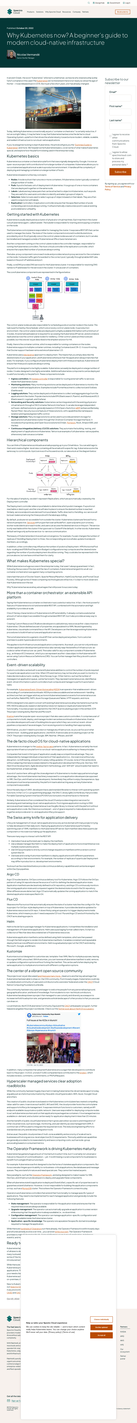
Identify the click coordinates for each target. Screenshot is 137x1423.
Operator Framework (42, 1175)
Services (31, 522)
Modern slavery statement (121, 1408)
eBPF (78, 408)
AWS (122, 1340)
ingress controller (40, 378)
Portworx (71, 422)
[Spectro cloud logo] (15, 12)
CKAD (9, 1292)
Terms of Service (112, 186)
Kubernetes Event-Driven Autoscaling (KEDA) (39, 689)
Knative (10, 716)
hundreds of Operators (31, 1228)
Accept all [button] (101, 1335)
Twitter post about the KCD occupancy (76, 1009)
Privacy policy (54, 1332)
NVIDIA (123, 1332)
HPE (122, 1345)
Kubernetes (42, 80)
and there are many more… (50, 976)
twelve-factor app (44, 746)
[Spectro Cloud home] (15, 1319)
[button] (30, 12)
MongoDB (26, 1188)
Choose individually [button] (101, 1319)
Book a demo (122, 12)
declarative (29, 354)
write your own (61, 1231)
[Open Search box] (89, 3)
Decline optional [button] (101, 1327)
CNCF (90, 982)
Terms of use (68, 1332)
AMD (122, 1336)
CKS (18, 1292)
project (83, 1072)
